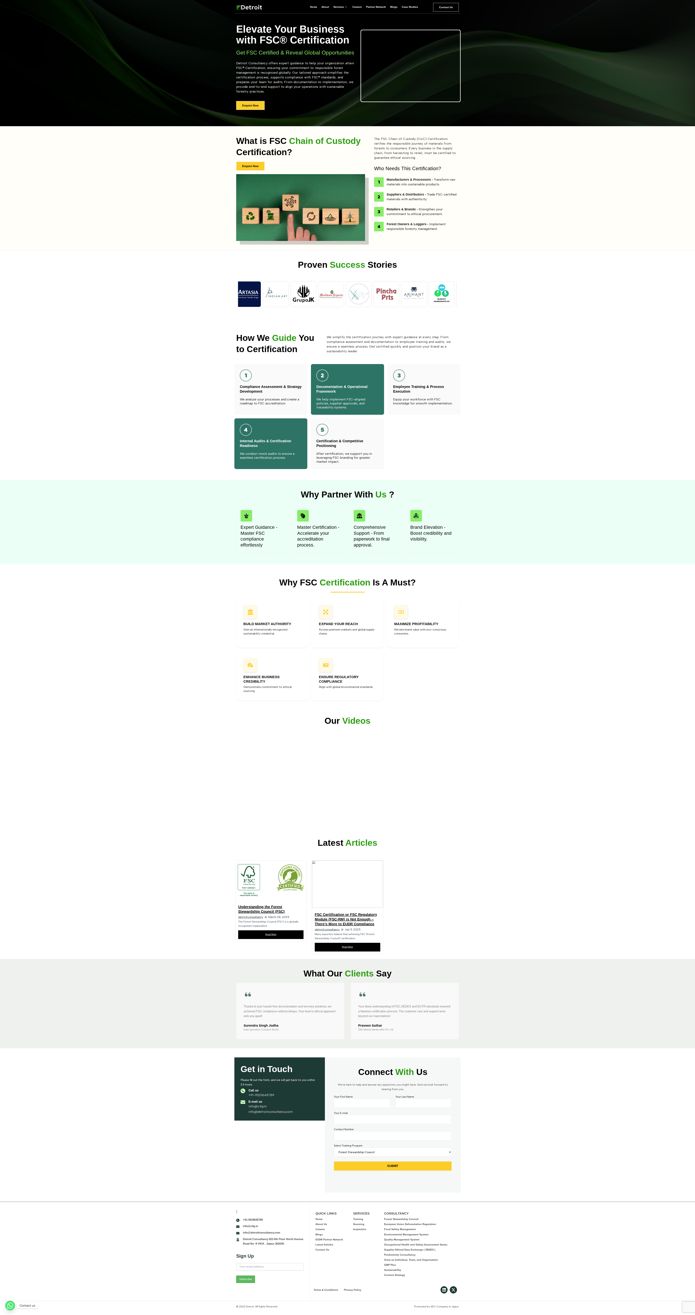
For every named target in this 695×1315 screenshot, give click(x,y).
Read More (270, 934)
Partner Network (376, 6)
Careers (357, 6)
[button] (238, 1011)
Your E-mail (341, 1113)
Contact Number (344, 1129)
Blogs (393, 6)
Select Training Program (348, 1145)
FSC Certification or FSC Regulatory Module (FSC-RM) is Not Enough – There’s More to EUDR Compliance (346, 919)
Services (338, 6)
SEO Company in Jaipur (445, 1306)
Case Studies (410, 6)
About (325, 6)
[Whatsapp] (10, 1305)
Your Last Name (404, 1096)
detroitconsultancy (250, 917)
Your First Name (343, 1096)
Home (313, 6)
